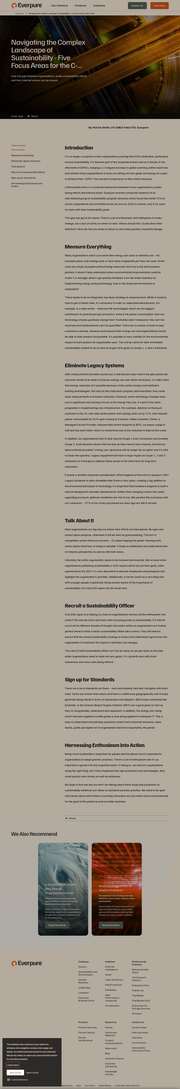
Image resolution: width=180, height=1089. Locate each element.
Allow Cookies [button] (15, 1072)
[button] (18, 1079)
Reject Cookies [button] (32, 1072)
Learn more (13, 1064)
